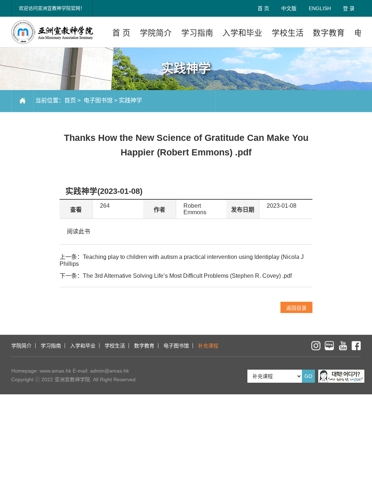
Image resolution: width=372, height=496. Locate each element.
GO (308, 376)
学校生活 (288, 32)
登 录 (349, 8)
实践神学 (130, 100)
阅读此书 (78, 231)
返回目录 (296, 308)
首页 (70, 100)
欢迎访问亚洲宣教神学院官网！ (52, 8)
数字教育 (329, 32)
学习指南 (197, 32)
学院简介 (156, 32)
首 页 (263, 8)
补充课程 (208, 345)
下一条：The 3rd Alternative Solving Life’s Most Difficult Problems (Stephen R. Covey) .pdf (176, 276)
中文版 (288, 8)
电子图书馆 (97, 100)
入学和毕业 (242, 32)
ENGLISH (320, 8)
